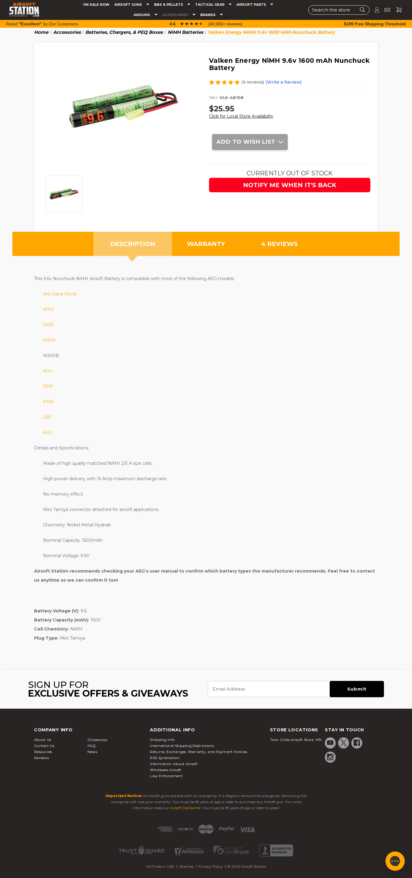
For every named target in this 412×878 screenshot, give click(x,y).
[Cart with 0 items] (396, 9)
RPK (48, 386)
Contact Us (44, 745)
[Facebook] (356, 742)
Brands (208, 15)
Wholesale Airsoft (165, 770)
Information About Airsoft (174, 763)
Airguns (142, 15)
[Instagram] (330, 757)
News (92, 751)
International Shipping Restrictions (182, 745)
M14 (47, 371)
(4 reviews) (252, 82)
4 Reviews (279, 243)
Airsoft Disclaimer (185, 808)
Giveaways (97, 739)
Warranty (206, 243)
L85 (47, 417)
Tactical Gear (210, 5)
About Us (42, 739)
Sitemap (186, 866)
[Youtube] (330, 742)
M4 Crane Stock (60, 294)
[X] (343, 742)
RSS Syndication (165, 757)
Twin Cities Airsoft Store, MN (296, 739)
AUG (48, 432)
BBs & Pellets (169, 5)
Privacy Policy (210, 866)
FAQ (91, 745)
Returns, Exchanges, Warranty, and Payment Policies (198, 751)
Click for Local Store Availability (241, 116)
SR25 (48, 324)
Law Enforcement (166, 776)
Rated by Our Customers (42, 23)
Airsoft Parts (251, 5)
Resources (43, 751)
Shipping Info (162, 739)
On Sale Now (96, 5)
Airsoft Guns (128, 5)
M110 (48, 309)
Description (132, 243)
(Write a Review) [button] (283, 82)
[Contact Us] (384, 9)
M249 (49, 340)
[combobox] (338, 9)
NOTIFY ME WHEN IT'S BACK (289, 185)
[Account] (374, 9)
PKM (48, 401)
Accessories (175, 15)
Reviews (41, 757)
